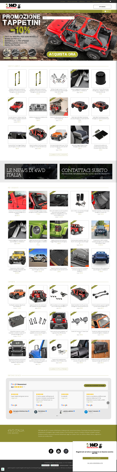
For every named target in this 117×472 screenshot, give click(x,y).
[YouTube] (58, 453)
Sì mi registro (96, 458)
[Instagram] (66, 453)
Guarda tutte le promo (58, 369)
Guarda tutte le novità (58, 155)
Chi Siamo (62, 1)
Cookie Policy (55, 465)
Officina (77, 11)
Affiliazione (82, 1)
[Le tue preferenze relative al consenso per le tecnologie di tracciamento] (2, 469)
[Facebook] (51, 453)
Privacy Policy (46, 465)
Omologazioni (69, 11)
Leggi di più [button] (14, 398)
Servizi (88, 1)
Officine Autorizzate (72, 1)
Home (7, 11)
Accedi (103, 1)
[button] (9, 402)
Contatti (13, 11)
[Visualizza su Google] (14, 405)
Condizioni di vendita (64, 465)
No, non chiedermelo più (95, 463)
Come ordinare (96, 1)
